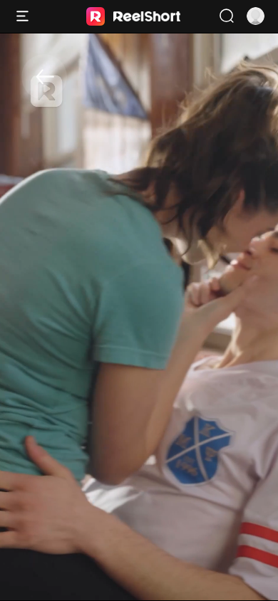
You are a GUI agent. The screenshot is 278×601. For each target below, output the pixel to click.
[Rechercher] (226, 16)
